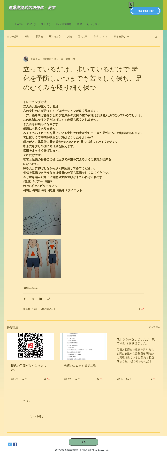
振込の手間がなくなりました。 (28, 367)
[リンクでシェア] (48, 298)
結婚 (27, 36)
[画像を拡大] (42, 216)
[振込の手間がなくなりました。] (30, 346)
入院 (69, 36)
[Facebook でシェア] (24, 298)
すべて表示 (154, 327)
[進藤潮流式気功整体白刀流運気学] (15, 444)
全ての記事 (12, 36)
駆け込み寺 (55, 36)
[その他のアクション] (142, 59)
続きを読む (120, 36)
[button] (156, 36)
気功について (101, 36)
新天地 (39, 36)
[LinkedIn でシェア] (40, 298)
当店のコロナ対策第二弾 (80, 365)
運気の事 (82, 36)
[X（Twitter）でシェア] (32, 298)
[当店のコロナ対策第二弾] (83, 346)
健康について (31, 287)
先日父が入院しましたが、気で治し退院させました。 (136, 341)
